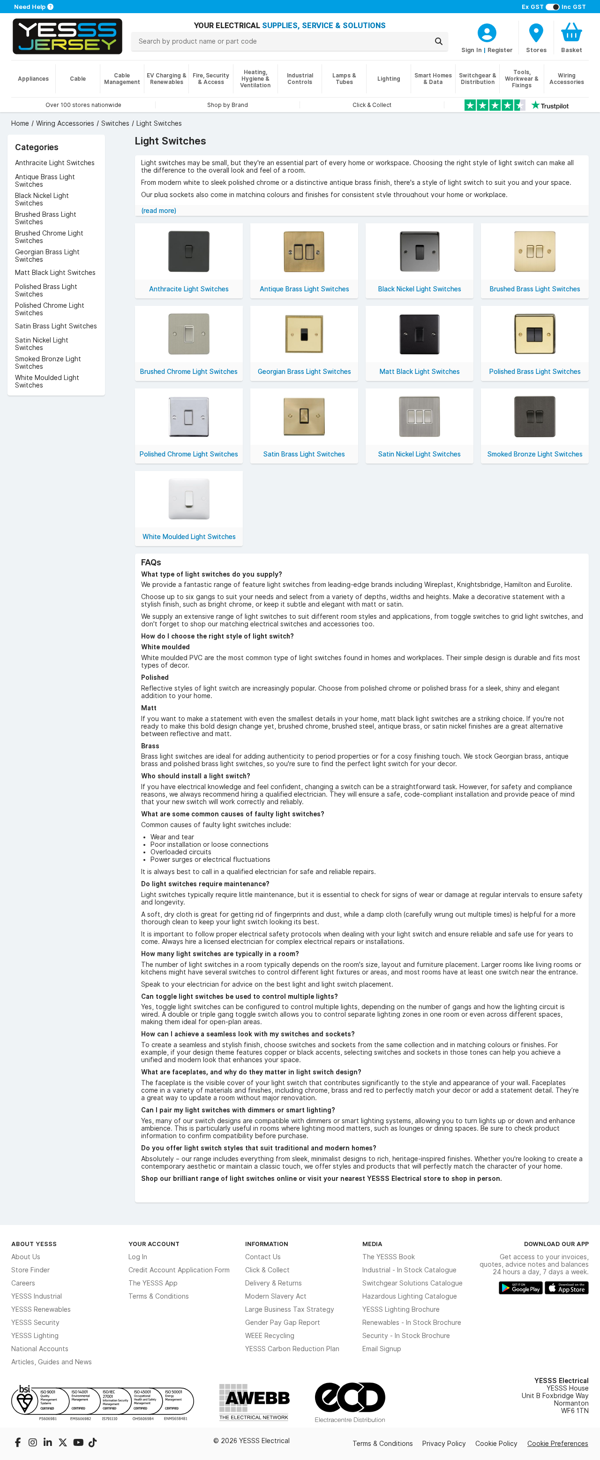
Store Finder (30, 1270)
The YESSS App (153, 1283)
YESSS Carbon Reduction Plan (292, 1349)
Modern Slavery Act (276, 1296)
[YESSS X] (63, 1443)
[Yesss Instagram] (33, 1443)
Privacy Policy (444, 1443)
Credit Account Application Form (179, 1270)
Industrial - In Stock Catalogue (409, 1270)
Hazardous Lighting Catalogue (409, 1296)
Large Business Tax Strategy (289, 1309)
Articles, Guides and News (51, 1362)
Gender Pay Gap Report (282, 1322)
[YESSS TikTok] (92, 1443)
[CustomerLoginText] (487, 31)
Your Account (154, 1243)
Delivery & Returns (273, 1283)
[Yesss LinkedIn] (48, 1443)
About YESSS (34, 1243)
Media (372, 1243)
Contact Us (263, 1257)
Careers (23, 1283)
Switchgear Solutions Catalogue (412, 1283)
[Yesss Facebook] (18, 1443)
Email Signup (381, 1349)
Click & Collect (267, 1270)
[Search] (438, 41)
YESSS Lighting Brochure (401, 1309)
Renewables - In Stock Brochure (411, 1322)
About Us (25, 1257)
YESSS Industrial (36, 1296)
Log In (137, 1257)
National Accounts (39, 1349)
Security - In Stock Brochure (406, 1335)
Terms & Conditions (158, 1296)
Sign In (471, 49)
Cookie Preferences (557, 1443)
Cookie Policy (496, 1443)
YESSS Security (35, 1322)
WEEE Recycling (269, 1335)
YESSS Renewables (41, 1309)
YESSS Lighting (35, 1335)
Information (266, 1243)
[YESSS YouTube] (78, 1443)
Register (500, 49)
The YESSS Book (388, 1257)
